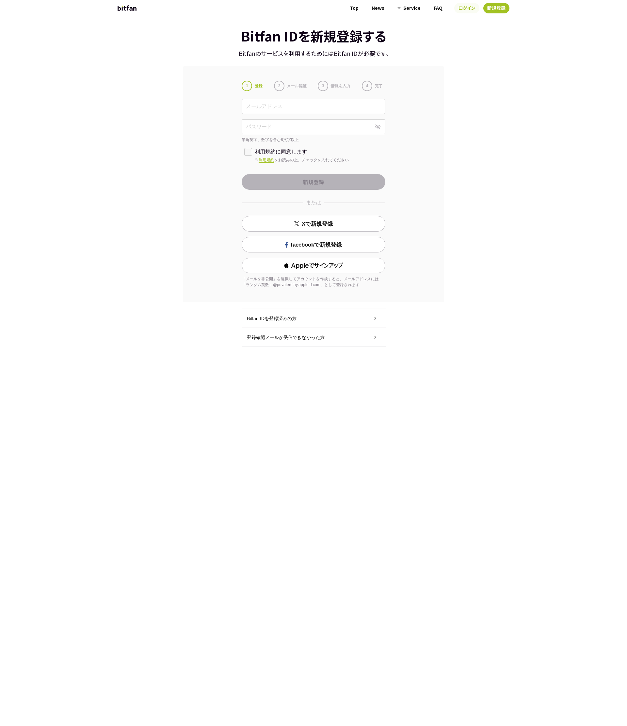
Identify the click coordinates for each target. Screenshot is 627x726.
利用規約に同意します (281, 151)
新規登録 (496, 8)
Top (354, 8)
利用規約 (266, 160)
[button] (313, 265)
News (378, 8)
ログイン (466, 8)
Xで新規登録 (317, 224)
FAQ (438, 8)
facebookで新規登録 (316, 245)
